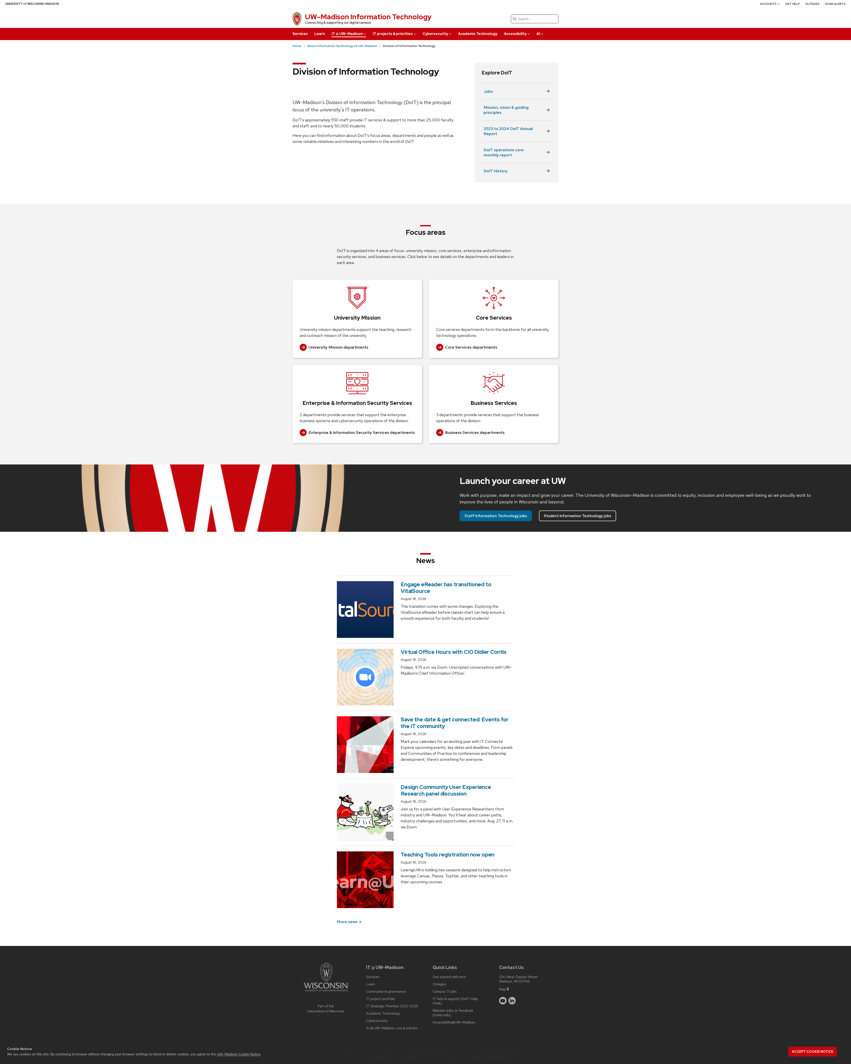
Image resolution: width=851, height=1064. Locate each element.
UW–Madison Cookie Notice (238, 1054)
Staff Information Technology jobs (496, 515)
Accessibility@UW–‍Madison (454, 1022)
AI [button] (538, 33)
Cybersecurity (377, 1021)
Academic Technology (477, 33)
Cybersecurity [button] (435, 33)
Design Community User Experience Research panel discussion (446, 790)
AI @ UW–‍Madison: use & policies (392, 1028)
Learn (319, 33)
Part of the (325, 1009)
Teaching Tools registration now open (447, 854)
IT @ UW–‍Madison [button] (347, 33)
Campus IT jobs (445, 991)
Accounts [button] (768, 4)
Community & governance (386, 991)
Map (502, 989)
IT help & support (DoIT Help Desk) (455, 1001)
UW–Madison (32, 4)
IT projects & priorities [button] (393, 33)
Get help (792, 4)
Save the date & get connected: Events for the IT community (454, 723)
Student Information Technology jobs (577, 515)
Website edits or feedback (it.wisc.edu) (453, 1012)
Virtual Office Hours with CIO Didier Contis (454, 652)
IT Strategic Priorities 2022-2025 (392, 1006)
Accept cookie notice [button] (812, 1051)
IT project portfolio (380, 999)
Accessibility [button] (515, 33)
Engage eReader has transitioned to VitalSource (446, 587)
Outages (812, 4)
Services (300, 33)
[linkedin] (512, 1000)
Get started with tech (449, 977)
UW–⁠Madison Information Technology (368, 16)
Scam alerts (835, 4)
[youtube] (503, 1000)
